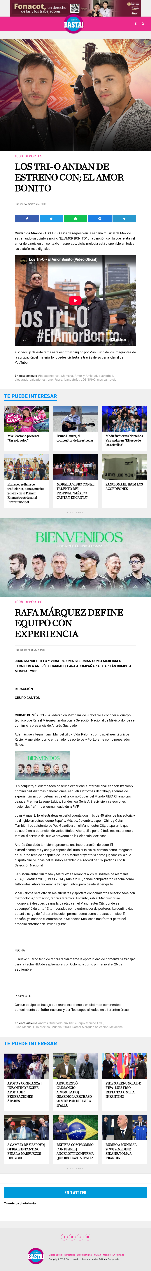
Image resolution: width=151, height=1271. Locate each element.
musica (102, 379)
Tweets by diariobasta (20, 1203)
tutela (112, 379)
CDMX (97, 1254)
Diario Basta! (56, 1254)
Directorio (69, 1254)
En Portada (118, 1254)
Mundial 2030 (61, 1026)
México (107, 1254)
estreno (47, 379)
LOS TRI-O (88, 379)
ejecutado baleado (28, 379)
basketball (106, 375)
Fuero (58, 379)
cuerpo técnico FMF (89, 1023)
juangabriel (71, 379)
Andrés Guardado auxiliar (55, 1023)
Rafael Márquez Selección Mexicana (97, 1026)
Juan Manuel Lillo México (32, 1026)
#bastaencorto (48, 375)
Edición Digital (84, 1254)
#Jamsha (66, 375)
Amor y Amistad (86, 375)
